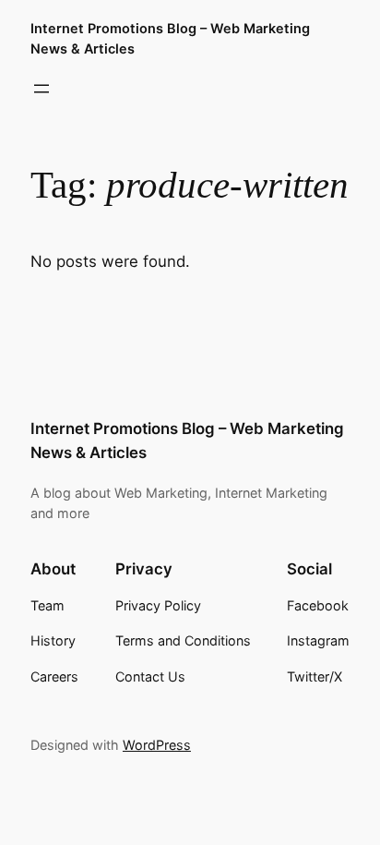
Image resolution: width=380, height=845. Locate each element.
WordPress (157, 745)
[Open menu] (41, 89)
